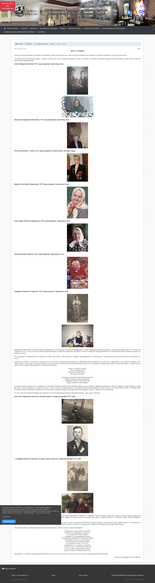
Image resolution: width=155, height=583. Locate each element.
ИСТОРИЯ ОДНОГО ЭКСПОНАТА (113, 28)
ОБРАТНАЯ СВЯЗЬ (74, 28)
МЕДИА (62, 28)
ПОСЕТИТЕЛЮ (12, 28)
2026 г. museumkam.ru (20, 575)
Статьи (52, 44)
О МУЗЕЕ (23, 28)
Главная (20, 44)
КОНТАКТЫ (41, 32)
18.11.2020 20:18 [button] (20, 49)
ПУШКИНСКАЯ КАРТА (91, 28)
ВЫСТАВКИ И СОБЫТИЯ (48, 28)
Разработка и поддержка (134, 579)
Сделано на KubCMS (19, 579)
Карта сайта (83, 575)
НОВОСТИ (33, 28)
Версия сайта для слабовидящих (8, 6)
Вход (53, 575)
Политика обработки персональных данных (127, 575)
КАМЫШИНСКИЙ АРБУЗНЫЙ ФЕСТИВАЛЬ (19, 32)
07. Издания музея (41, 44)
